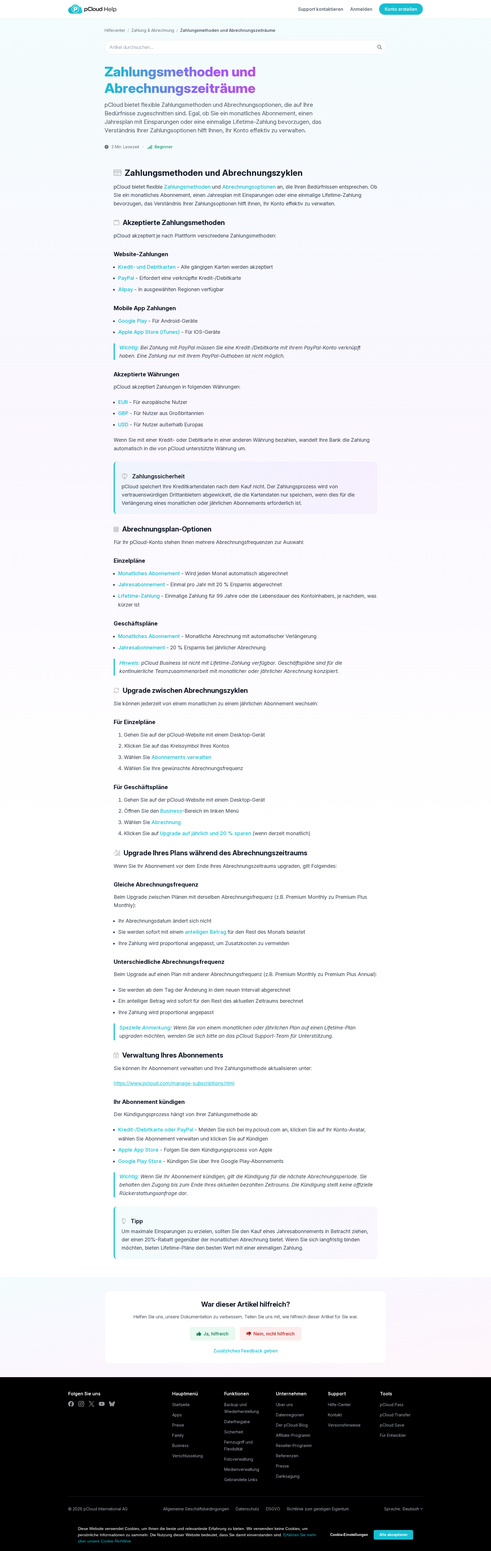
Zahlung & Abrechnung (152, 30)
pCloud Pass (391, 1404)
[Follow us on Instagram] (81, 1404)
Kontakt (335, 1414)
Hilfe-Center (339, 1404)
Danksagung (287, 1476)
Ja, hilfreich (215, 1334)
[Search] (379, 47)
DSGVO (273, 1508)
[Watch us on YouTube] (102, 1404)
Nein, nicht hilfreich (274, 1334)
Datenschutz (247, 1508)
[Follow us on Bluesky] (112, 1404)
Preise (178, 1425)
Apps (177, 1414)
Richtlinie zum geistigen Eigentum (318, 1508)
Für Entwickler (393, 1435)
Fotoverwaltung (238, 1459)
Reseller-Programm (294, 1445)
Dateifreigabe (237, 1421)
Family (178, 1435)
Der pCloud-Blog (292, 1425)
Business (180, 1445)
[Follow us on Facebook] (71, 1404)
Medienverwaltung (241, 1469)
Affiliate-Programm (293, 1435)
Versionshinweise (344, 1425)
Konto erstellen (401, 9)
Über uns (284, 1404)
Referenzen (287, 1455)
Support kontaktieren (320, 9)
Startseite (181, 1404)
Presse (282, 1466)
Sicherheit (233, 1431)
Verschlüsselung (187, 1455)
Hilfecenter (115, 30)
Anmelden (361, 9)
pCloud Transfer (395, 1414)
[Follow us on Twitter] (91, 1404)
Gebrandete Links (240, 1479)
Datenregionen (290, 1414)
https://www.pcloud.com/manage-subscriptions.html (174, 1083)
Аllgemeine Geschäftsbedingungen (196, 1508)
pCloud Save (392, 1425)
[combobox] (245, 47)
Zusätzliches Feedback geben (245, 1351)
